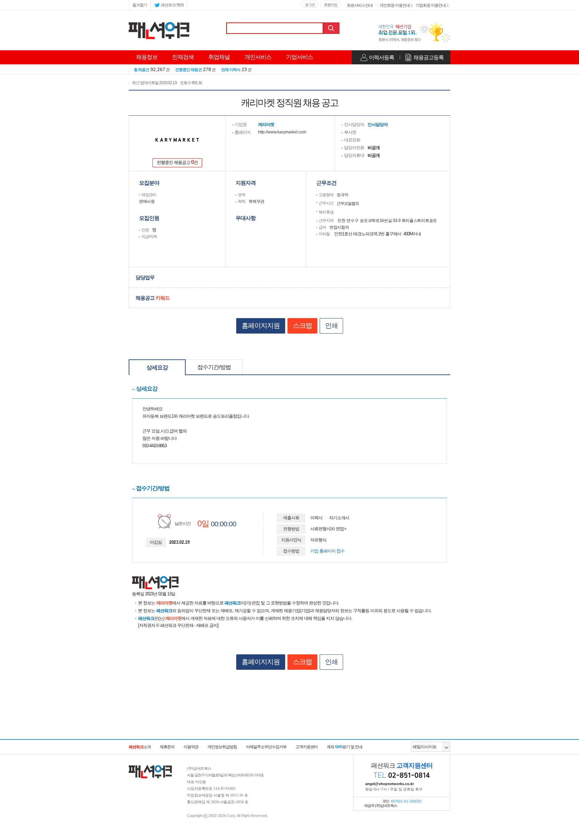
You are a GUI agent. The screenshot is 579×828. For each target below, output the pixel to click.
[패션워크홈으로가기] (150, 768)
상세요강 (157, 367)
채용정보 (146, 57)
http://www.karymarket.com (282, 132)
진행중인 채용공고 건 (177, 162)
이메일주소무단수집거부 (266, 747)
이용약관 (191, 747)
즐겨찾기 (139, 5)
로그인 (310, 5)
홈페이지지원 (261, 325)
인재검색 (183, 57)
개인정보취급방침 (222, 747)
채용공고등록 (428, 57)
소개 (140, 747)
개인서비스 (258, 57)
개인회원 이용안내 (395, 5)
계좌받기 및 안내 (344, 747)
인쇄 (331, 325)
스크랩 (302, 325)
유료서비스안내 (360, 5)
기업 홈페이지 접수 (327, 550)
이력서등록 (381, 57)
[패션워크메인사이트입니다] (159, 24)
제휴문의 (167, 747)
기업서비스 (299, 57)
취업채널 (219, 57)
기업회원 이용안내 (430, 5)
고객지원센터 (307, 747)
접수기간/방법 (214, 367)
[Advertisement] (289, 722)
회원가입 (330, 5)
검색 (331, 28)
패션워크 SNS (172, 5)
